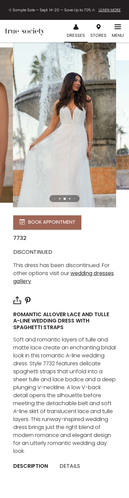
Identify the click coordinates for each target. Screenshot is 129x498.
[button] (65, 198)
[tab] (33, 466)
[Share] (17, 300)
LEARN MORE (110, 10)
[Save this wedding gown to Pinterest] (28, 300)
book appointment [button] (51, 222)
